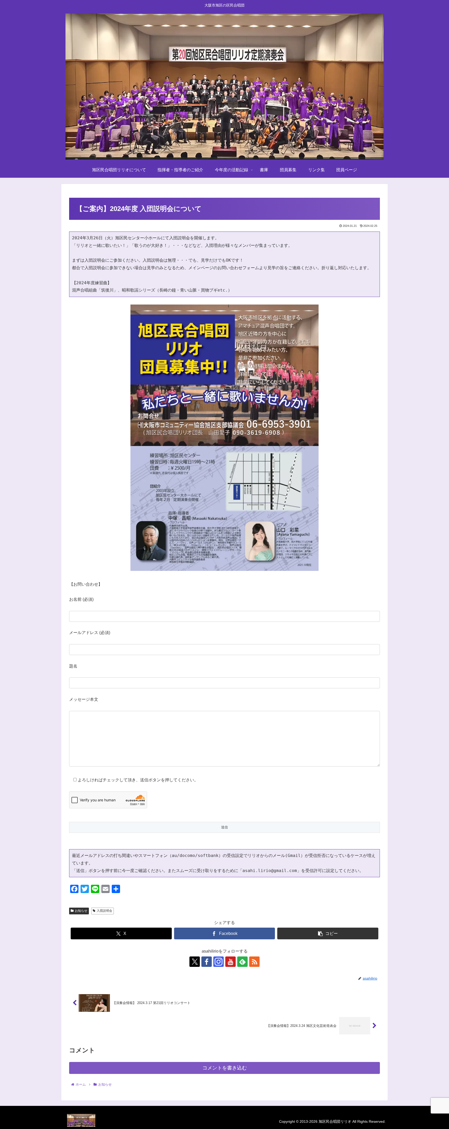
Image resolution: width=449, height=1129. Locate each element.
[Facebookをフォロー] (206, 961)
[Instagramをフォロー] (218, 961)
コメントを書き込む (224, 1068)
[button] (327, 933)
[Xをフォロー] (194, 961)
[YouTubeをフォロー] (230, 961)
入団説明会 (104, 911)
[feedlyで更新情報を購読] (242, 961)
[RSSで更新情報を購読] (254, 961)
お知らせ (81, 911)
